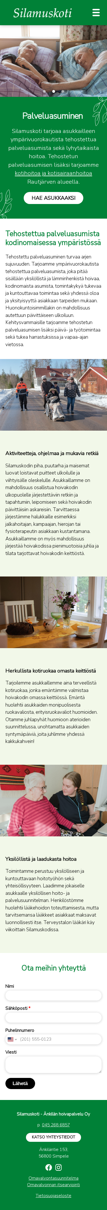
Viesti (11, 1052)
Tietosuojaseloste (53, 1196)
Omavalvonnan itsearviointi (53, 1185)
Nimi (9, 986)
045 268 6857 (56, 1125)
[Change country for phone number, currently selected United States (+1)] (11, 1039)
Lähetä (20, 1083)
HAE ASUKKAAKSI (54, 197)
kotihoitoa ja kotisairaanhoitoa (53, 173)
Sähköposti (18, 1008)
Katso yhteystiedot (53, 1137)
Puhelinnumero (19, 1030)
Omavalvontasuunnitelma (53, 1178)
